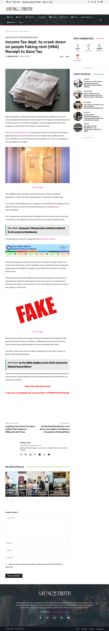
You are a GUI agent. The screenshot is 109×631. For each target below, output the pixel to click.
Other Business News (28, 37)
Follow (88, 45)
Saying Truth (13, 56)
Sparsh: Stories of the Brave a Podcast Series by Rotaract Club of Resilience (37, 492)
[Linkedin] (95, 2)
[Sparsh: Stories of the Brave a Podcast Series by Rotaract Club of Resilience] (37, 484)
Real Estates (24, 31)
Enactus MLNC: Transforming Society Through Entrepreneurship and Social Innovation (93, 117)
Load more (88, 137)
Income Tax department (18, 133)
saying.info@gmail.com (59, 612)
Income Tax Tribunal (47, 239)
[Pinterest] (35, 454)
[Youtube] (101, 2)
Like (77, 45)
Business (15, 31)
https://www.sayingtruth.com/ (30, 445)
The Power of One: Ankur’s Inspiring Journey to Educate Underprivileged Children (16, 491)
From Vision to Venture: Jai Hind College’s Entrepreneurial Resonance (59, 492)
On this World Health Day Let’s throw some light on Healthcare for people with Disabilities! (55, 429)
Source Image (37, 187)
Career (15, 487)
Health (86, 123)
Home (7, 31)
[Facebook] (88, 2)
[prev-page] (7, 501)
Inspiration (37, 488)
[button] (100, 19)
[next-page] (11, 501)
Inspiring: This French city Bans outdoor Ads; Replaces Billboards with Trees (20, 429)
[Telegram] (40, 454)
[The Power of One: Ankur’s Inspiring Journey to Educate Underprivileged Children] (15, 484)
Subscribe (78, 55)
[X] (98, 2)
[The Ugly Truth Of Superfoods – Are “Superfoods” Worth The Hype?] (77, 127)
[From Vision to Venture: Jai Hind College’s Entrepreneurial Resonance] (59, 484)
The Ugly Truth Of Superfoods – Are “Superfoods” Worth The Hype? (92, 128)
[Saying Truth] (12, 448)
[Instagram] (92, 2)
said (57, 207)
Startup (87, 112)
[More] (105, 410)
